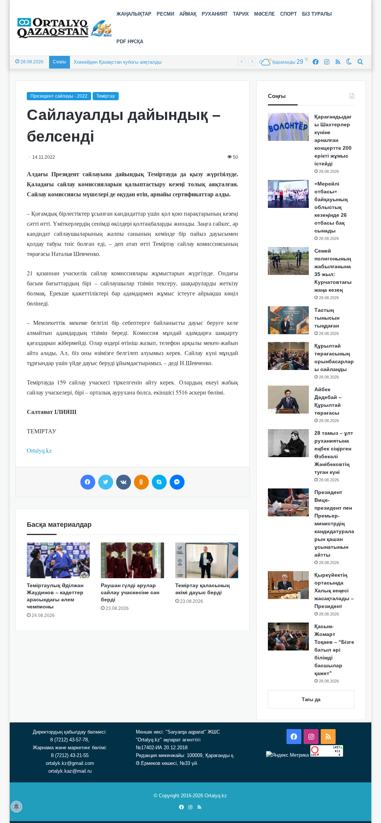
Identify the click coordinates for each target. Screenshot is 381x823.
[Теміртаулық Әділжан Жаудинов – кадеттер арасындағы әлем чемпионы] (58, 560)
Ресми (165, 14)
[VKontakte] (123, 482)
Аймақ (187, 14)
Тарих (241, 14)
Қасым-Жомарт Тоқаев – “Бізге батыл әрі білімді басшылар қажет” (334, 649)
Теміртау (105, 96)
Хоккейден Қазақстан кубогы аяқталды (117, 62)
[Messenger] (177, 482)
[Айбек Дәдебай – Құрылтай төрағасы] (288, 400)
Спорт (288, 14)
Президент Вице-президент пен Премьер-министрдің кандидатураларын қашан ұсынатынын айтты (334, 523)
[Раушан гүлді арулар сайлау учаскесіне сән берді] (132, 560)
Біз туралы (317, 14)
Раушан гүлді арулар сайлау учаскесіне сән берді (130, 592)
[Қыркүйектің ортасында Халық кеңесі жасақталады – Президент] (288, 585)
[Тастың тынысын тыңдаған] (288, 320)
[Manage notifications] (16, 807)
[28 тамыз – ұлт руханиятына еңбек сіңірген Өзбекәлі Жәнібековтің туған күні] (288, 443)
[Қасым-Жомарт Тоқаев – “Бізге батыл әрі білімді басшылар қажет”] (288, 637)
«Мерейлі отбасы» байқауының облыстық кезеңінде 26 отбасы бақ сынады (331, 207)
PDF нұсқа (129, 41)
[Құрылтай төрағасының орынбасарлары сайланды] (288, 356)
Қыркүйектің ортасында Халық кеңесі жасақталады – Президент (334, 590)
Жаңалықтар (133, 14)
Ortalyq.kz (39, 450)
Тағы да (311, 699)
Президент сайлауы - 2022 (59, 96)
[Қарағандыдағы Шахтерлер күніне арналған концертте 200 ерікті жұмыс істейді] (288, 127)
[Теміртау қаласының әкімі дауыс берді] (206, 560)
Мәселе (264, 14)
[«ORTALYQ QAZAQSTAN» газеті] (64, 27)
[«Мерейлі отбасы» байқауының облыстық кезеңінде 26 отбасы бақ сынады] (288, 194)
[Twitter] (105, 482)
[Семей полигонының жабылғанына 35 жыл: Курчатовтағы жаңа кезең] (288, 261)
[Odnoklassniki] (141, 482)
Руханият (215, 14)
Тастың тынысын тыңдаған (326, 318)
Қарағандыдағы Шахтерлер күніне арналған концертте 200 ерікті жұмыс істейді (333, 140)
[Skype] (159, 482)
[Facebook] (87, 482)
